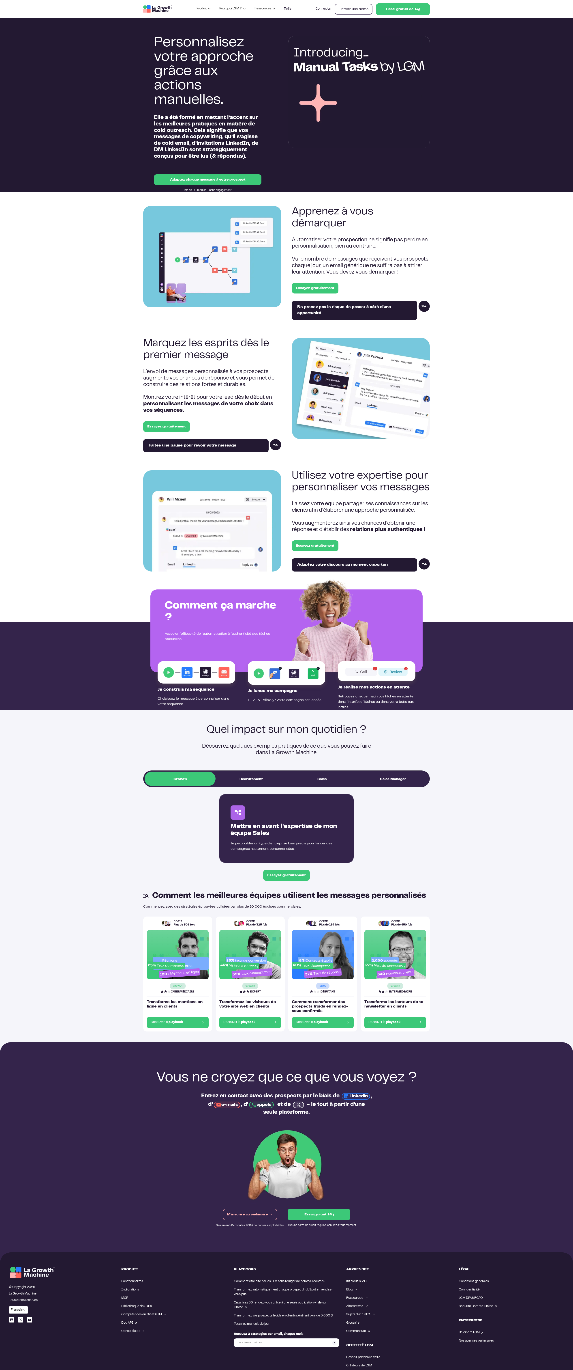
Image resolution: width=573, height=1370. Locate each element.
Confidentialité (469, 1289)
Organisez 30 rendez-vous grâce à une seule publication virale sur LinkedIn (280, 1305)
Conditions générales (474, 1281)
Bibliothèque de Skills (136, 1306)
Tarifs (287, 9)
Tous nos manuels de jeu (251, 1324)
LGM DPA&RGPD (471, 1298)
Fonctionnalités (132, 1281)
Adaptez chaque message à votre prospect (208, 179)
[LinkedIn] (11, 1320)
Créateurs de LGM (359, 1365)
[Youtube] (29, 1320)
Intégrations (130, 1289)
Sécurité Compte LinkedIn (478, 1306)
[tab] (180, 779)
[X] (20, 1320)
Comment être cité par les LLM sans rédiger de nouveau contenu (279, 1281)
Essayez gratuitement (315, 288)
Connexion (323, 9)
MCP (124, 1298)
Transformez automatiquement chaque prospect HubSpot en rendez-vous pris (283, 1292)
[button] (203, 9)
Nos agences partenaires (476, 1341)
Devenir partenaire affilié (363, 1357)
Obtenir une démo (353, 9)
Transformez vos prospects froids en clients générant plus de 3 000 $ (284, 1315)
